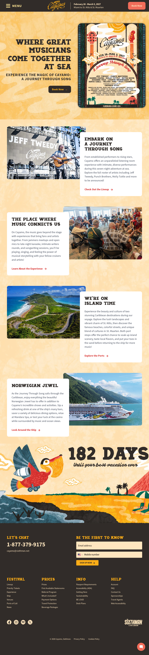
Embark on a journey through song (103, 144)
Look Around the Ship (24, 430)
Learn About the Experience (27, 268)
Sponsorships (117, 596)
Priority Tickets (13, 588)
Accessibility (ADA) (84, 588)
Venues (10, 599)
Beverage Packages (50, 607)
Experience (11, 592)
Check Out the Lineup (97, 189)
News (9, 607)
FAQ (112, 588)
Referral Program (49, 592)
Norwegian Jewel (35, 385)
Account (114, 584)
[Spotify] (24, 622)
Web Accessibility (118, 603)
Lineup (10, 584)
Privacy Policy (79, 639)
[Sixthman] (133, 622)
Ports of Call (12, 603)
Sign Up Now (86, 562)
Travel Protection (49, 603)
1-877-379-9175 (26, 544)
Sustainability (82, 596)
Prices (44, 584)
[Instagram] (17, 622)
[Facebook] (10, 622)
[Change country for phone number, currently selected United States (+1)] (80, 555)
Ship (9, 596)
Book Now (137, 5)
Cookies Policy (93, 639)
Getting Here (81, 592)
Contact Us (115, 592)
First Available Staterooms (53, 588)
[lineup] (112, 65)
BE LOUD (80, 599)
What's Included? (49, 596)
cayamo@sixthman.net (18, 550)
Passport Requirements (86, 584)
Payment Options (49, 599)
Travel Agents (117, 599)
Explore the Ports (95, 355)
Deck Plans (81, 603)
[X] (30, 622)
